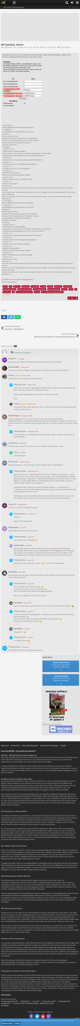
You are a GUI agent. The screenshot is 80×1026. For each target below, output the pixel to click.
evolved (50, 286)
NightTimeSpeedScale (24, 289)
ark (11, 286)
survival (43, 286)
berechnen (58, 286)
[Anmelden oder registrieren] (72, 3)
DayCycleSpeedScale (9, 289)
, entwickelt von (40, 1012)
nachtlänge (34, 286)
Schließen (17, 1023)
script (71, 289)
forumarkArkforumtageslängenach (52, 292)
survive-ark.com (47, 1001)
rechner (64, 289)
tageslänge (25, 286)
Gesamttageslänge (53, 289)
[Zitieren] (76, 298)
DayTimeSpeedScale (40, 289)
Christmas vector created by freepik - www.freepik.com (32, 1003)
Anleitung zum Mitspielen (61, 665)
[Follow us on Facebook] (78, 7)
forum (5, 286)
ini (76, 289)
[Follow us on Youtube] (73, 7)
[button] (77, 3)
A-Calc (34, 1001)
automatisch (68, 286)
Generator (56, 549)
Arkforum (17, 286)
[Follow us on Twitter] (75, 7)
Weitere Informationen (7, 1023)
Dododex (24, 1001)
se (13, 292)
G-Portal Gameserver (8, 1001)
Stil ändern (5, 1006)
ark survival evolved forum (24, 292)
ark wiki (37, 292)
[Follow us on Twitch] (70, 7)
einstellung (6, 292)
